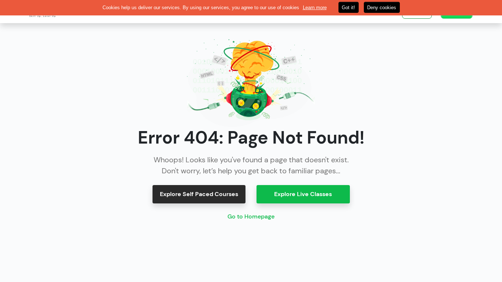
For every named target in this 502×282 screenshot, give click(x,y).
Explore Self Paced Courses (199, 194)
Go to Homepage (251, 216)
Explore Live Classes (303, 194)
